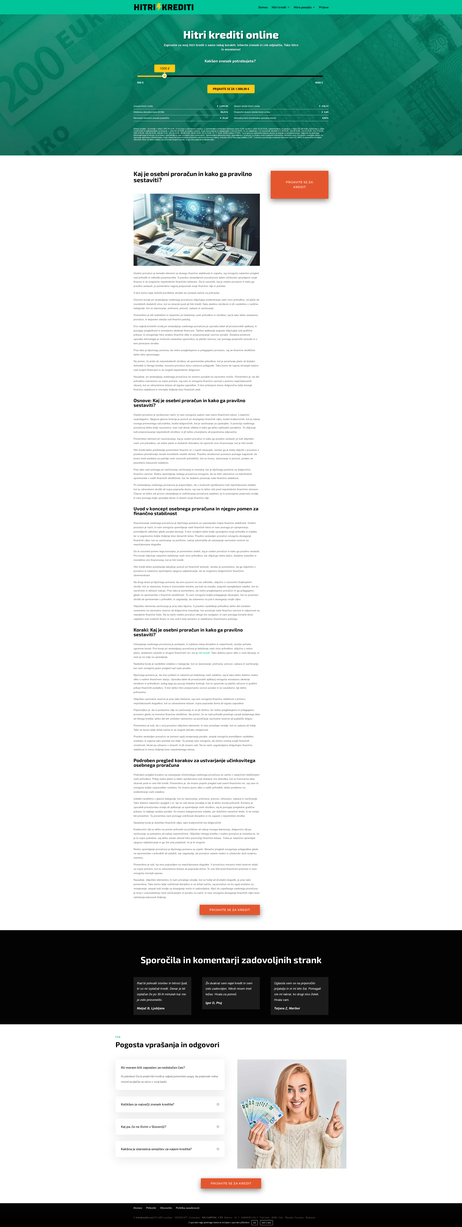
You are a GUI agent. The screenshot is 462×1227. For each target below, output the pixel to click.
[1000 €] (164, 76)
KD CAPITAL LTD (212, 1217)
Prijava (323, 7)
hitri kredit (204, 652)
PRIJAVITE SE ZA (231, 89)
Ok (254, 1222)
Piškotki (151, 1207)
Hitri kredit (279, 7)
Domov (263, 7)
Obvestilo (166, 1207)
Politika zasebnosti (187, 1207)
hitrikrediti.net (144, 1217)
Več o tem (266, 1222)
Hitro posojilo (302, 7)
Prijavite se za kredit (230, 910)
